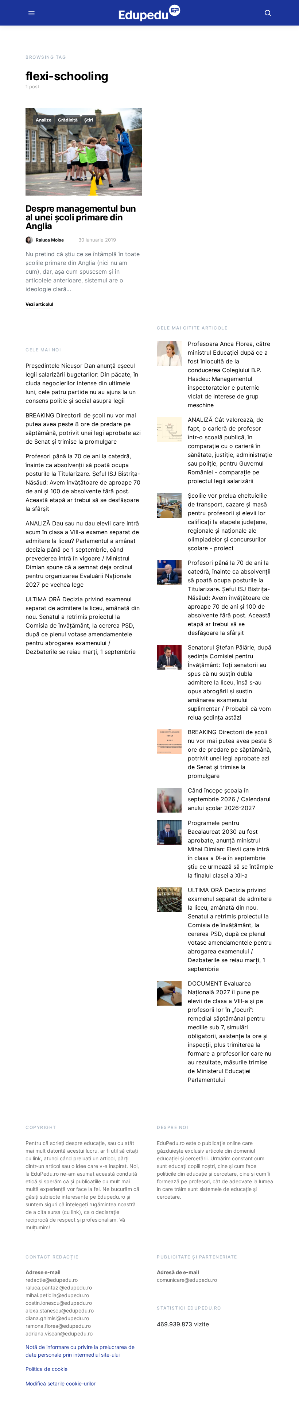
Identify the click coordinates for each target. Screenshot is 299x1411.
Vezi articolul (39, 304)
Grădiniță (68, 120)
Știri (88, 120)
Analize (43, 120)
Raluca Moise (50, 240)
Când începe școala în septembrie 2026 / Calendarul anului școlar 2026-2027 (229, 799)
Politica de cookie (46, 1369)
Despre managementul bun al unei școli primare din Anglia (81, 217)
